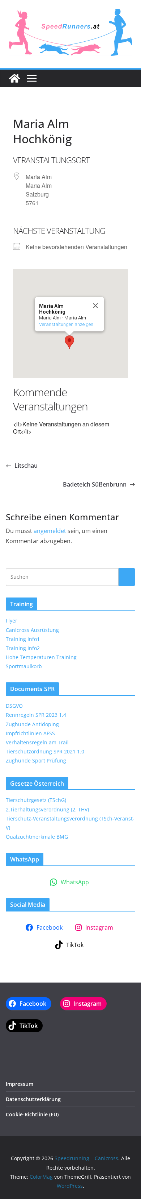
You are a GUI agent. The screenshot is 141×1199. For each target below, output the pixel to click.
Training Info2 (23, 648)
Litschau (26, 466)
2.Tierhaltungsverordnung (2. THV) (47, 809)
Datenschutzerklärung (33, 1099)
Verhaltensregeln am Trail (37, 742)
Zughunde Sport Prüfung (36, 760)
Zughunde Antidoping (32, 724)
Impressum (19, 1083)
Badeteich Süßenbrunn (95, 484)
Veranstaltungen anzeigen (66, 324)
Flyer (11, 620)
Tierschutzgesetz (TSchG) (36, 800)
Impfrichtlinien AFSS (30, 733)
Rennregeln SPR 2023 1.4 (36, 714)
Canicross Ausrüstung (32, 630)
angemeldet (50, 531)
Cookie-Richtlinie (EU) (32, 1114)
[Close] (95, 305)
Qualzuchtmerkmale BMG (37, 836)
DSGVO (14, 705)
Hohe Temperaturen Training (41, 657)
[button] (69, 342)
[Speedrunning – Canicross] (14, 78)
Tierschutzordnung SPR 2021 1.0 (45, 751)
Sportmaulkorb (24, 666)
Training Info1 (23, 639)
